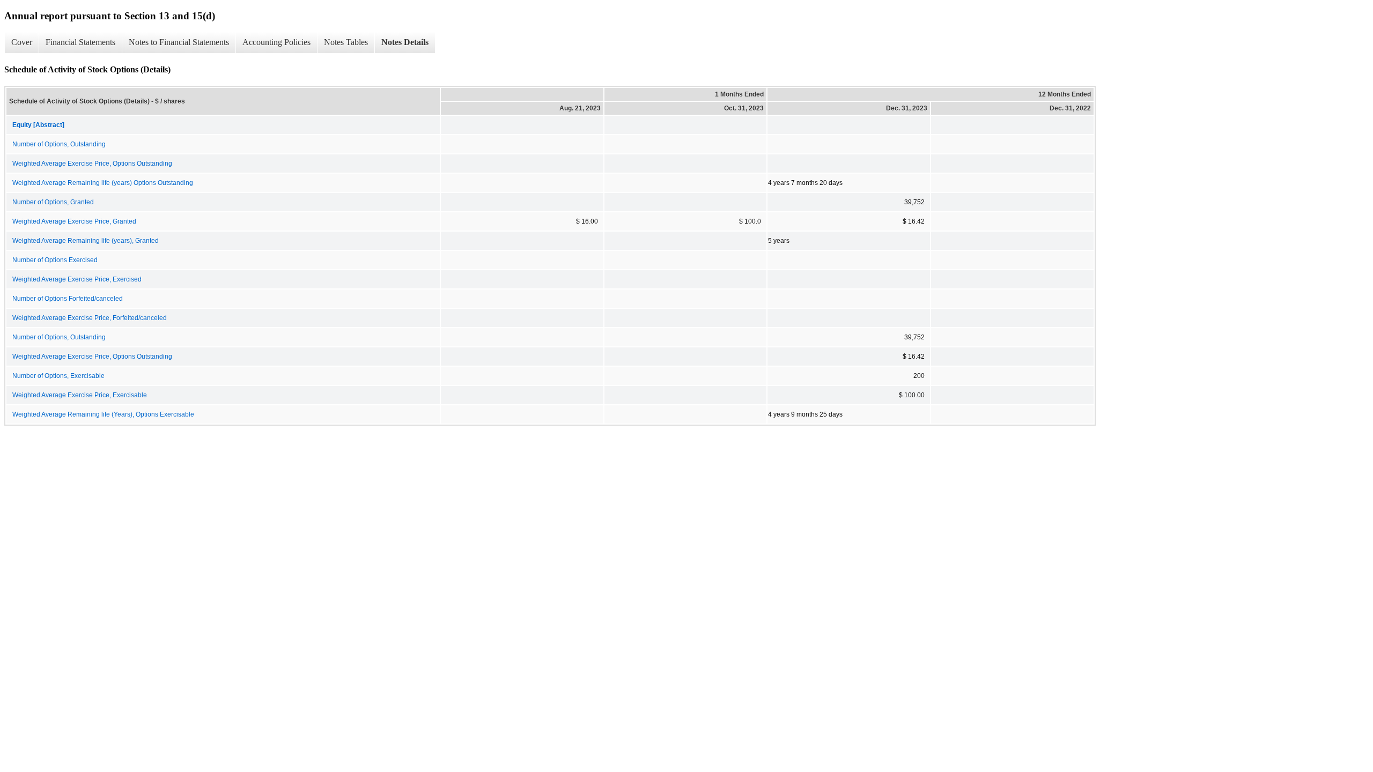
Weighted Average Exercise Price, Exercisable (79, 395)
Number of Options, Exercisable (58, 376)
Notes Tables (346, 42)
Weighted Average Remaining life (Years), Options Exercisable (103, 414)
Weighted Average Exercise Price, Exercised (77, 279)
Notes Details (405, 42)
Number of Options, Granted (53, 202)
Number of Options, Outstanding (59, 144)
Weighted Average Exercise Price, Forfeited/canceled (89, 318)
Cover (21, 42)
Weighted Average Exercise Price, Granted (74, 221)
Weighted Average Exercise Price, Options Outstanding (92, 163)
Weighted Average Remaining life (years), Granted (85, 240)
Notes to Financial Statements (179, 42)
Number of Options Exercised (55, 260)
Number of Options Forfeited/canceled (67, 298)
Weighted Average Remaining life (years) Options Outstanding (102, 183)
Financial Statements (80, 42)
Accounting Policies (276, 42)
